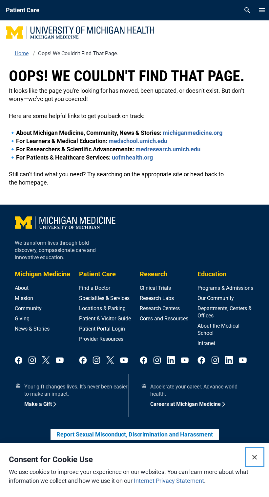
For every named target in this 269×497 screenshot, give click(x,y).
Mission (24, 298)
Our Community (215, 298)
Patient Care (97, 274)
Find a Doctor (94, 288)
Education (211, 274)
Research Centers (160, 308)
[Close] (254, 457)
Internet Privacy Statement (169, 480)
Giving (22, 318)
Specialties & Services (104, 298)
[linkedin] (171, 360)
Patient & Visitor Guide (105, 318)
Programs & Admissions (225, 288)
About (22, 288)
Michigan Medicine (42, 274)
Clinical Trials (155, 288)
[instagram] (32, 360)
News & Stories (32, 329)
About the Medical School (218, 329)
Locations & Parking (102, 308)
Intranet (206, 343)
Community (28, 308)
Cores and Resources (164, 318)
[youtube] (60, 360)
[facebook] (19, 360)
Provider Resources (101, 339)
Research (153, 274)
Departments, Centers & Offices (224, 312)
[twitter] (46, 360)
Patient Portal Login (102, 329)
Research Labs (157, 298)
